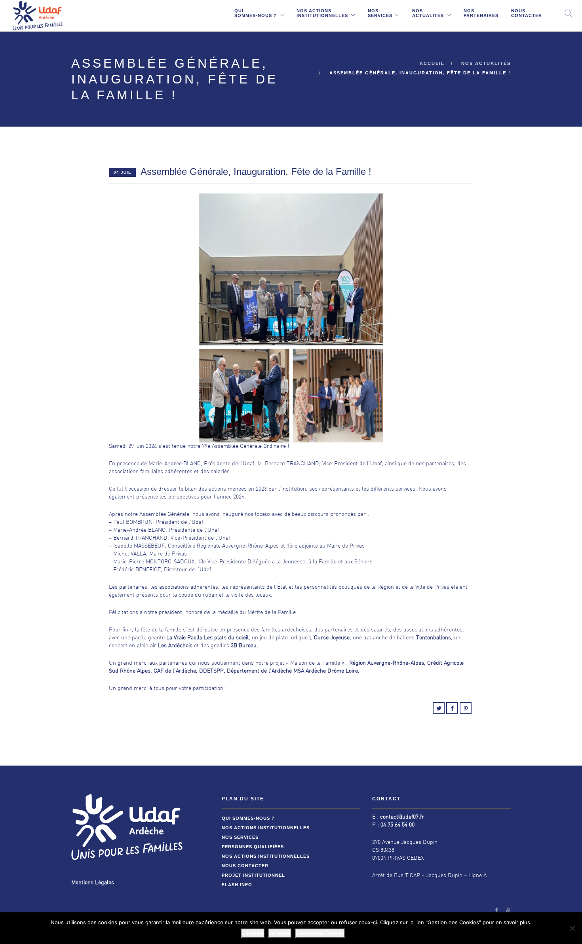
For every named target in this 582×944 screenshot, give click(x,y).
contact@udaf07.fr (402, 817)
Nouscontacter (526, 13)
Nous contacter (245, 865)
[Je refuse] (572, 928)
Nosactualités (428, 13)
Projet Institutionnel (253, 875)
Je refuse (280, 933)
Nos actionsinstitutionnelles (322, 13)
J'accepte (253, 933)
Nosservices (380, 13)
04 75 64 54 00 (397, 825)
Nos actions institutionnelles (266, 827)
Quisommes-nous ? (255, 13)
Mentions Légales (92, 882)
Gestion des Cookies (320, 933)
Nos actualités (486, 63)
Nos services (240, 837)
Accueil (432, 63)
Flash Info (237, 884)
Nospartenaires (481, 13)
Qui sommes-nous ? (248, 818)
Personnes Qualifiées (253, 846)
